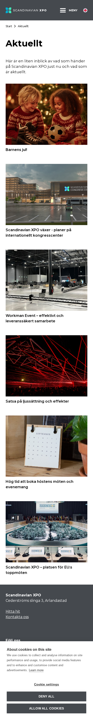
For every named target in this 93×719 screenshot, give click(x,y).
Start (9, 26)
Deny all (47, 696)
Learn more (36, 670)
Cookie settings (46, 684)
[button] (68, 10)
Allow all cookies (46, 708)
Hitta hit (13, 611)
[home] (26, 10)
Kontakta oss (17, 617)
